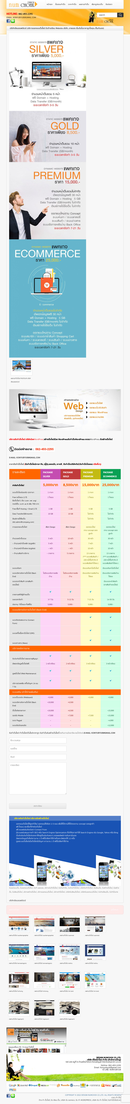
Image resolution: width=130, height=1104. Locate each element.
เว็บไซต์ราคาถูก (33, 733)
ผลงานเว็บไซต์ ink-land (66, 991)
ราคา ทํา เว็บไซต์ (117, 1097)
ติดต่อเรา (109, 4)
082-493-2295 (26, 14)
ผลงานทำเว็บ (84, 4)
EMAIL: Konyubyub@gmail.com (21, 17)
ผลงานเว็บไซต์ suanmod (67, 935)
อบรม (87, 439)
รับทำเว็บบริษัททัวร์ (71, 464)
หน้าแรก (50, 4)
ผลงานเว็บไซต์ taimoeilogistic (18, 963)
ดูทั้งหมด (114, 909)
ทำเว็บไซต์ (23, 733)
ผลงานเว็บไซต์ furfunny (16, 991)
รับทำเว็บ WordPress (76, 439)
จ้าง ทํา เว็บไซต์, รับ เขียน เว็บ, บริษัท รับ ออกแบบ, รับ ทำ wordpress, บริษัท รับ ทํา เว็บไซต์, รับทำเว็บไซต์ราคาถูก (81, 1100)
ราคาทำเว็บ (72, 4)
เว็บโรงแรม (86, 464)
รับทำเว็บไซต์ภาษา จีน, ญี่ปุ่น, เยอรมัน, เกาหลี (43, 464)
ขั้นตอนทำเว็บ (60, 4)
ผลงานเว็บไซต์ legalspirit (16, 1019)
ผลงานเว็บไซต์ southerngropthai (18, 935)
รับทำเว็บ (43, 733)
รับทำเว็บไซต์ (14, 733)
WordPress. (95, 439)
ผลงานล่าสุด (14, 909)
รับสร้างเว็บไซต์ (106, 439)
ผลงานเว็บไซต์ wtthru (66, 963)
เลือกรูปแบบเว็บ (97, 4)
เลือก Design (50, 527)
